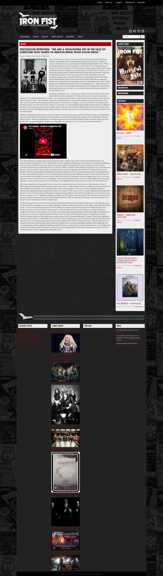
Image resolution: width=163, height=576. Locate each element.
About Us (108, 3)
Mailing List (129, 3)
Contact (119, 3)
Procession (93, 59)
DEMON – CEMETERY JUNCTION (126, 216)
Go (142, 37)
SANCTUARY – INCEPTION (128, 174)
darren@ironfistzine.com (130, 340)
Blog (35, 37)
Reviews (70, 37)
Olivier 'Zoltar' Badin (43, 56)
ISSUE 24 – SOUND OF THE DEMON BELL (33, 330)
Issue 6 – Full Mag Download (28, 336)
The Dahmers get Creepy (60, 362)
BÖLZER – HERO (124, 133)
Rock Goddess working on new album (64, 384)
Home (100, 3)
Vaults (45, 37)
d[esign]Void (120, 346)
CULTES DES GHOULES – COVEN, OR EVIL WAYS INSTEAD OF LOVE (127, 260)
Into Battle (57, 37)
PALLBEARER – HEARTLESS (129, 303)
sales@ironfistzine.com (124, 332)
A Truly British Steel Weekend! (61, 359)
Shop (80, 37)
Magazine (25, 37)
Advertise (141, 3)
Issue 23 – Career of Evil (27, 333)
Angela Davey (139, 306)
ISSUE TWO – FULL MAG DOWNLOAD (31, 338)
